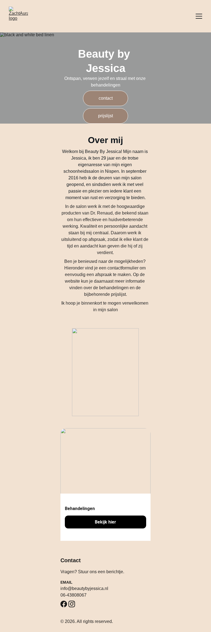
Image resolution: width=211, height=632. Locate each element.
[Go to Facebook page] (63, 604)
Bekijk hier (105, 522)
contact (106, 98)
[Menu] (199, 16)
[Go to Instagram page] (71, 604)
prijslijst (105, 115)
